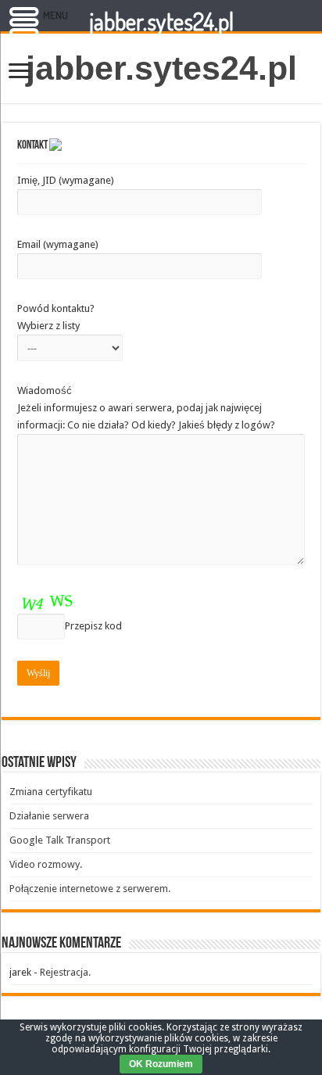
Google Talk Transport (59, 840)
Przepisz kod (93, 626)
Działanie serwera (49, 816)
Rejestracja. (65, 972)
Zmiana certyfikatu (50, 791)
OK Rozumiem (161, 1064)
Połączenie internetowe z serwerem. (89, 888)
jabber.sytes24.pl (161, 68)
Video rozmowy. (45, 864)
